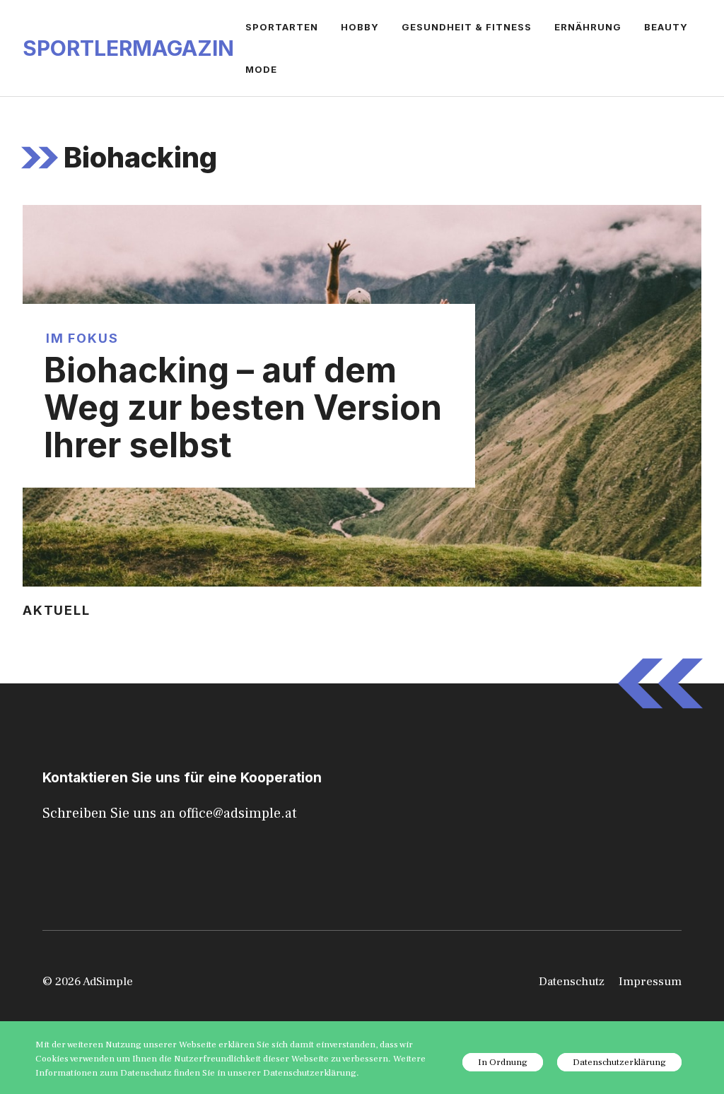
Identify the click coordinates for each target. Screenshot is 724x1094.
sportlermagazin (128, 48)
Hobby (360, 27)
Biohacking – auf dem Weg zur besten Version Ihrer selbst (243, 407)
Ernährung (587, 27)
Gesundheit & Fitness (467, 27)
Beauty (666, 27)
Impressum (650, 981)
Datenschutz (572, 981)
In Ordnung (502, 1062)
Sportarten (281, 27)
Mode (261, 69)
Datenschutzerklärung (619, 1062)
